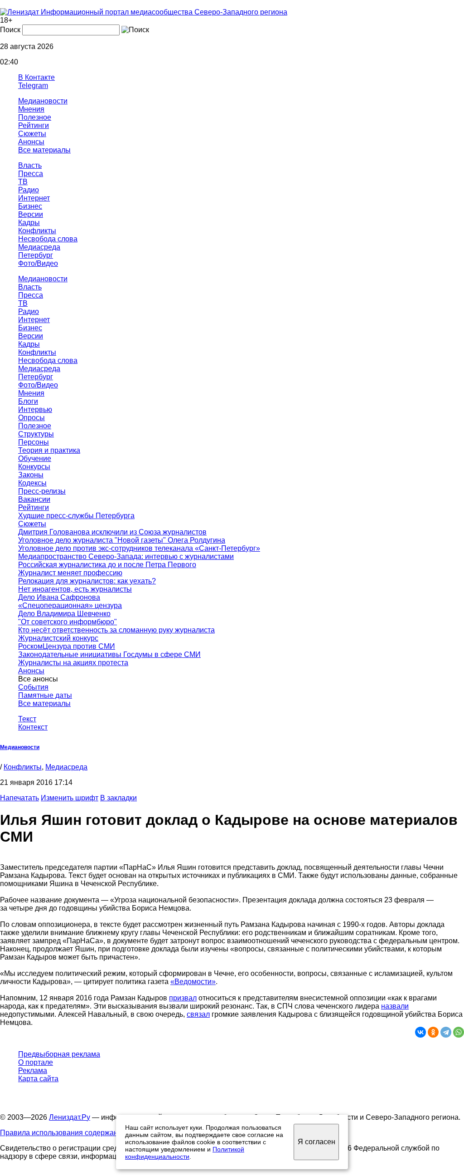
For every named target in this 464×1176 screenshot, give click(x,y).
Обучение (34, 458)
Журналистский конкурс (58, 638)
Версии (30, 214)
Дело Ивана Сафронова (59, 597)
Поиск (10, 30)
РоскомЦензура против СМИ (66, 646)
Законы (31, 475)
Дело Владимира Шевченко (64, 613)
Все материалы (44, 150)
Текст (27, 719)
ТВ (23, 182)
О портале (35, 1062)
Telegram (33, 85)
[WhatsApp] (458, 1032)
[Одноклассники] (433, 1032)
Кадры (29, 222)
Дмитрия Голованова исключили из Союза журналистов (112, 532)
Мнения (31, 109)
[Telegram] (445, 1032)
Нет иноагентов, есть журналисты (75, 589)
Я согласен (316, 1142)
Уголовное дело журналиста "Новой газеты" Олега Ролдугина (121, 540)
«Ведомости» (193, 981)
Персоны (33, 442)
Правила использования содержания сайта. (74, 1133)
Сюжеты (32, 133)
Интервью (35, 409)
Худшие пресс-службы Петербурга (76, 515)
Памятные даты (45, 695)
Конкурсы (34, 466)
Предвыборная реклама (59, 1054)
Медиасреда (39, 247)
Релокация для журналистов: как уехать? (87, 581)
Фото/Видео (38, 263)
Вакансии (34, 499)
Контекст (33, 727)
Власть (30, 165)
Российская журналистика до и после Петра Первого (107, 564)
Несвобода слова (47, 239)
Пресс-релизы (42, 491)
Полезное (34, 117)
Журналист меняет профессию (70, 573)
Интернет (34, 198)
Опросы (31, 417)
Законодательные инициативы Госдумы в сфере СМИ (109, 654)
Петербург (35, 255)
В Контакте (36, 77)
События (33, 687)
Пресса (30, 173)
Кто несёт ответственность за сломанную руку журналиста (116, 630)
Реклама (32, 1070)
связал (198, 1014)
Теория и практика (49, 450)
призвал (183, 998)
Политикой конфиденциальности (184, 1153)
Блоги (28, 401)
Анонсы (31, 142)
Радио (28, 190)
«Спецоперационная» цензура (70, 605)
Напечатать (19, 798)
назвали (395, 1006)
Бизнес (30, 206)
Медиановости (43, 101)
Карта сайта (38, 1079)
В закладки (118, 798)
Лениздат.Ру (69, 1117)
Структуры (36, 434)
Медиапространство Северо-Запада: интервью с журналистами (126, 556)
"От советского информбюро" (67, 622)
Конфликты (37, 231)
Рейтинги (33, 125)
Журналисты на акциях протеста (73, 662)
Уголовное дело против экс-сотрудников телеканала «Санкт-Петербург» (139, 548)
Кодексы (32, 483)
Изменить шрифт (69, 798)
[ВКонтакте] (420, 1032)
